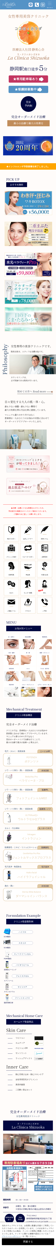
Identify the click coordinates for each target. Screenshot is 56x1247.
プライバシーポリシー (11, 1236)
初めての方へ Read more (32, 391)
